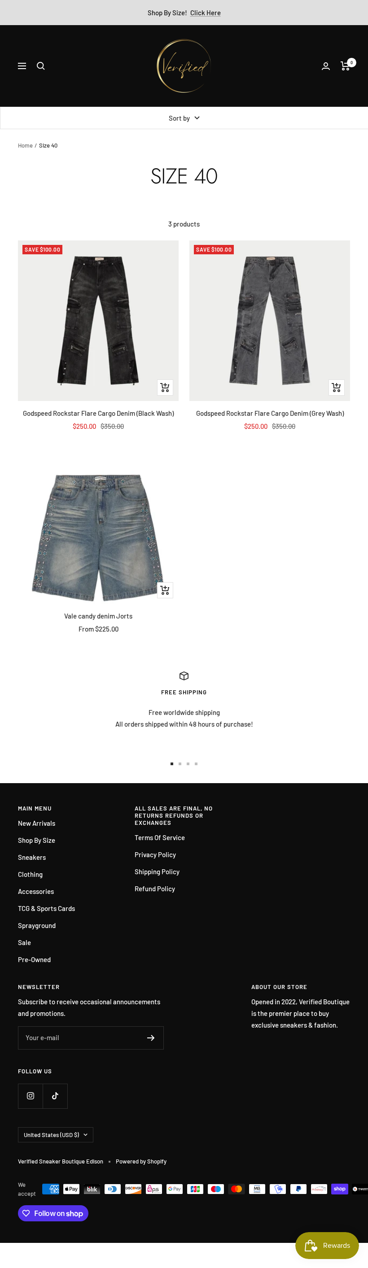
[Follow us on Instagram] (30, 1096)
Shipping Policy (157, 871)
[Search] (41, 66)
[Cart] (345, 65)
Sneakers (32, 857)
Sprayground (37, 925)
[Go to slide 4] (196, 764)
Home (25, 145)
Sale (24, 942)
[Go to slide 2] (180, 764)
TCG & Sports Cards (46, 908)
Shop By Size (36, 840)
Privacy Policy (155, 854)
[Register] (151, 1038)
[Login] (326, 66)
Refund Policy (155, 889)
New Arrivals (36, 823)
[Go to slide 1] (172, 764)
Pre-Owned (34, 959)
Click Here (205, 13)
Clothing (30, 874)
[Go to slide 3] (188, 764)
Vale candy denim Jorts (98, 616)
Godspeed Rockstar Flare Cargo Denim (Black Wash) (98, 413)
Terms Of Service (160, 837)
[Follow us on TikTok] (55, 1096)
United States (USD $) (51, 1134)
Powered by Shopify (141, 1161)
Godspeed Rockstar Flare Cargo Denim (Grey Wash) (270, 413)
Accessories (36, 891)
